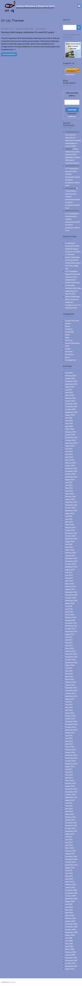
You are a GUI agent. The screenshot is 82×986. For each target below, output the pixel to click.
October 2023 (70, 440)
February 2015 (70, 716)
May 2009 (69, 910)
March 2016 (69, 679)
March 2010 (69, 882)
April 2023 (69, 457)
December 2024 (71, 404)
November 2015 (71, 690)
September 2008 (71, 932)
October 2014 (70, 727)
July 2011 (68, 837)
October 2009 (70, 896)
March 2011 (69, 848)
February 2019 (70, 586)
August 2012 (70, 800)
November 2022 (71, 471)
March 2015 (69, 713)
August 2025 (70, 387)
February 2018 (70, 617)
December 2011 (71, 823)
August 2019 (70, 570)
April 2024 (69, 426)
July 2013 (68, 769)
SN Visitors (69, 354)
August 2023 (70, 446)
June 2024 (69, 420)
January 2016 (70, 685)
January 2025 (70, 401)
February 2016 (70, 682)
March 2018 (69, 615)
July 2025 (68, 390)
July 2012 (68, 803)
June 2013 (69, 772)
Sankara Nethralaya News (24, 29)
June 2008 (69, 941)
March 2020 (69, 550)
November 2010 (71, 859)
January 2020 (70, 555)
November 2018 (71, 595)
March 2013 (69, 780)
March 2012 (69, 814)
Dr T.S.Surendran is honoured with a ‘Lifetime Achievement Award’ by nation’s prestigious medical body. (72, 176)
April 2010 (69, 879)
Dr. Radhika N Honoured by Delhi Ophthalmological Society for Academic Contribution (73, 248)
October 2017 (70, 629)
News (67, 337)
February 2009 (70, 918)
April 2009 (69, 913)
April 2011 (69, 845)
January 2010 (70, 887)
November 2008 (71, 927)
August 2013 (70, 766)
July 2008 (68, 938)
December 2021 (71, 502)
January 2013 (70, 786)
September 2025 (71, 384)
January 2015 (70, 718)
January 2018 (70, 620)
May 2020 (69, 547)
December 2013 (71, 755)
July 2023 (68, 449)
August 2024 (70, 415)
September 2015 (71, 696)
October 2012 (70, 794)
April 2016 (69, 676)
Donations (69, 329)
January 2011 (70, 853)
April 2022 (69, 491)
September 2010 (71, 865)
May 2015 (69, 707)
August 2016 (70, 665)
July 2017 (68, 637)
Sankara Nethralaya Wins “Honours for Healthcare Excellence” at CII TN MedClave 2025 (73, 302)
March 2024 (69, 429)
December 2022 (71, 468)
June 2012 (69, 806)
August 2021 (70, 513)
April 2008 (69, 946)
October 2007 (70, 963)
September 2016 (71, 662)
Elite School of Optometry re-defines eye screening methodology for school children (73, 140)
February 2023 (70, 463)
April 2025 (69, 392)
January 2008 (70, 955)
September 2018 (71, 600)
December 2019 (71, 558)
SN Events (69, 351)
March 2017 (69, 648)
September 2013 (71, 764)
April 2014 (69, 744)
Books (67, 326)
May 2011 (69, 842)
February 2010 (70, 884)
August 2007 (70, 969)
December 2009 (71, 890)
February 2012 (70, 817)
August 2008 (70, 935)
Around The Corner (72, 321)
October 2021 (70, 508)
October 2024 (70, 409)
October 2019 (70, 564)
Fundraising (69, 332)
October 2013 (70, 761)
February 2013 (70, 783)
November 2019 (71, 561)
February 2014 (70, 750)
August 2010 (70, 868)
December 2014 (71, 721)
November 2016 (71, 657)
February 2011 (70, 851)
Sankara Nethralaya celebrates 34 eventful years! (27, 32)
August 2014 (70, 733)
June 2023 (69, 451)
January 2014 (70, 752)
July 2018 (68, 606)
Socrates (12, 982)
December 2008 (71, 924)
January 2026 (70, 378)
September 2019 (71, 567)
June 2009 (69, 907)
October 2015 (70, 693)
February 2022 (70, 496)
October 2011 (70, 828)
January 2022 (70, 499)
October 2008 (70, 929)
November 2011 (71, 825)
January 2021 (70, 530)
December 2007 (71, 958)
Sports (67, 357)
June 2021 (69, 519)
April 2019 (69, 581)
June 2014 (69, 738)
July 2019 (68, 572)
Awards (68, 323)
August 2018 (70, 603)
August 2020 (70, 541)
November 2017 (71, 626)
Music (67, 335)
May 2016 (69, 674)
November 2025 (71, 381)
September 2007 (71, 966)
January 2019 (70, 589)
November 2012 (71, 792)
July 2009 (68, 904)
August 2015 (70, 699)
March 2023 (69, 460)
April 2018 (69, 612)
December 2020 (71, 533)
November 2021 (71, 505)
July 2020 (68, 544)
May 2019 (69, 578)
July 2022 (68, 482)
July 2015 (68, 702)
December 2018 (71, 592)
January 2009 (70, 921)
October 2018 (70, 598)
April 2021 (69, 522)
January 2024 (70, 435)
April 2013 (69, 778)
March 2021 (69, 524)
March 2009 (69, 915)
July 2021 (68, 516)
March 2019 (69, 584)
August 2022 (70, 480)
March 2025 (69, 395)
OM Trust (68, 340)
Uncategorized (70, 360)
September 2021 (71, 510)
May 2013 (69, 775)
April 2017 (69, 645)
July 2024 (68, 418)
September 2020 (71, 539)
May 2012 (69, 809)
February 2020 (70, 553)
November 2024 (71, 406)
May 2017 (69, 643)
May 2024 (69, 423)
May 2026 (69, 373)
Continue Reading (8, 54)
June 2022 (69, 485)
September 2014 (71, 730)
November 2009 (71, 893)
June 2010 (69, 873)
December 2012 (71, 789)
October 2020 (70, 536)
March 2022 (69, 494)
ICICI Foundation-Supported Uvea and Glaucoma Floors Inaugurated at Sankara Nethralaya (72, 277)
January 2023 (70, 465)
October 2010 (70, 862)
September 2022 (71, 477)
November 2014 (71, 724)
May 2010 (69, 876)
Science (68, 349)
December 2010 (71, 856)
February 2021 (70, 527)
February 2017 (70, 651)
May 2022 (69, 488)
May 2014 (69, 741)
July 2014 (68, 735)
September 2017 (71, 631)
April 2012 (69, 811)
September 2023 (71, 443)
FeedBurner (72, 116)
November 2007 (71, 960)
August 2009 (70, 901)
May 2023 (69, 454)
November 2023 (71, 437)
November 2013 (71, 758)
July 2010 (68, 870)
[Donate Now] (73, 57)
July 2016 (68, 668)
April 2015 (69, 710)
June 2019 (69, 575)
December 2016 (71, 654)
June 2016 (69, 671)
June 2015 (69, 704)
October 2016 (70, 659)
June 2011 (69, 839)
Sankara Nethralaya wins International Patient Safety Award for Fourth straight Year (73, 262)
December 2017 (71, 623)
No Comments (40, 29)
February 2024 (70, 432)
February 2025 (70, 398)
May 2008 (69, 944)
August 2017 (70, 634)
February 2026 (70, 376)
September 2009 (71, 898)
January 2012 (70, 820)
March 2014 (69, 747)
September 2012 (71, 797)
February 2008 (70, 952)
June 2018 (69, 609)
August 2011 (70, 834)
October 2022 (70, 474)
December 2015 (71, 688)
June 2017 (69, 640)
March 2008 (69, 949)
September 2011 (71, 831)
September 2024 (71, 412)
